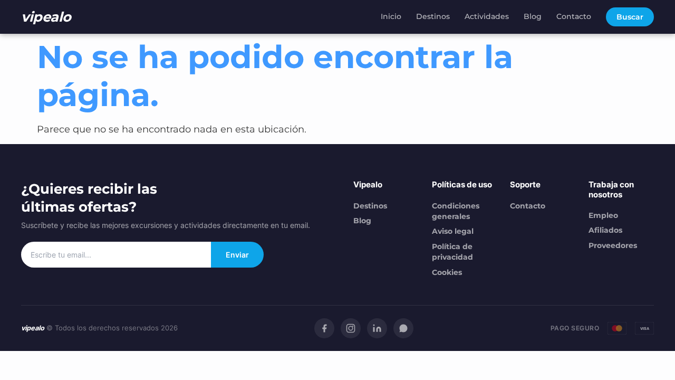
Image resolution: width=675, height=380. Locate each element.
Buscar (629, 17)
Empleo (603, 215)
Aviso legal (453, 231)
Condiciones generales (455, 211)
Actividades (487, 16)
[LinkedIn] (377, 328)
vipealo (46, 16)
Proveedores (613, 245)
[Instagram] (351, 328)
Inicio (391, 16)
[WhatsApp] (403, 328)
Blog (533, 16)
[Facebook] (324, 328)
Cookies (447, 272)
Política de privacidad (452, 251)
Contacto (573, 16)
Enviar (237, 254)
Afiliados (605, 230)
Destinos (433, 16)
